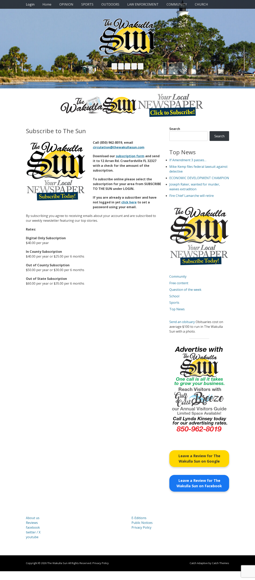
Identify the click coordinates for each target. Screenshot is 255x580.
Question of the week (185, 289)
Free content (178, 283)
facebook (33, 527)
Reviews (32, 522)
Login (30, 4)
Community (177, 276)
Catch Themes (220, 563)
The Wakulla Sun (57, 563)
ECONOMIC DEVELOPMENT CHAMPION (199, 178)
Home (46, 4)
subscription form (130, 156)
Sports (174, 302)
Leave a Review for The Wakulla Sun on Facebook (199, 483)
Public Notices (142, 522)
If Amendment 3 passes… (187, 160)
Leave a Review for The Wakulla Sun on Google (199, 458)
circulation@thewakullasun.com (118, 147)
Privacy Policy (141, 527)
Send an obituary (182, 322)
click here (129, 202)
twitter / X (33, 532)
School (174, 296)
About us (32, 518)
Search (174, 129)
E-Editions (138, 518)
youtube (32, 537)
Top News (177, 309)
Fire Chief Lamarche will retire (191, 195)
